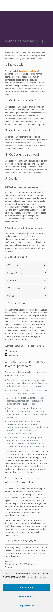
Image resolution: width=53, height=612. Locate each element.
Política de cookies (36, 577)
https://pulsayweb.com (27, 71)
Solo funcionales (26, 596)
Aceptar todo (26, 587)
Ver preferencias (26, 606)
